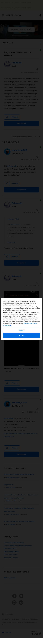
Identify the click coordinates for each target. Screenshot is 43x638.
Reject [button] (21, 330)
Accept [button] (21, 335)
